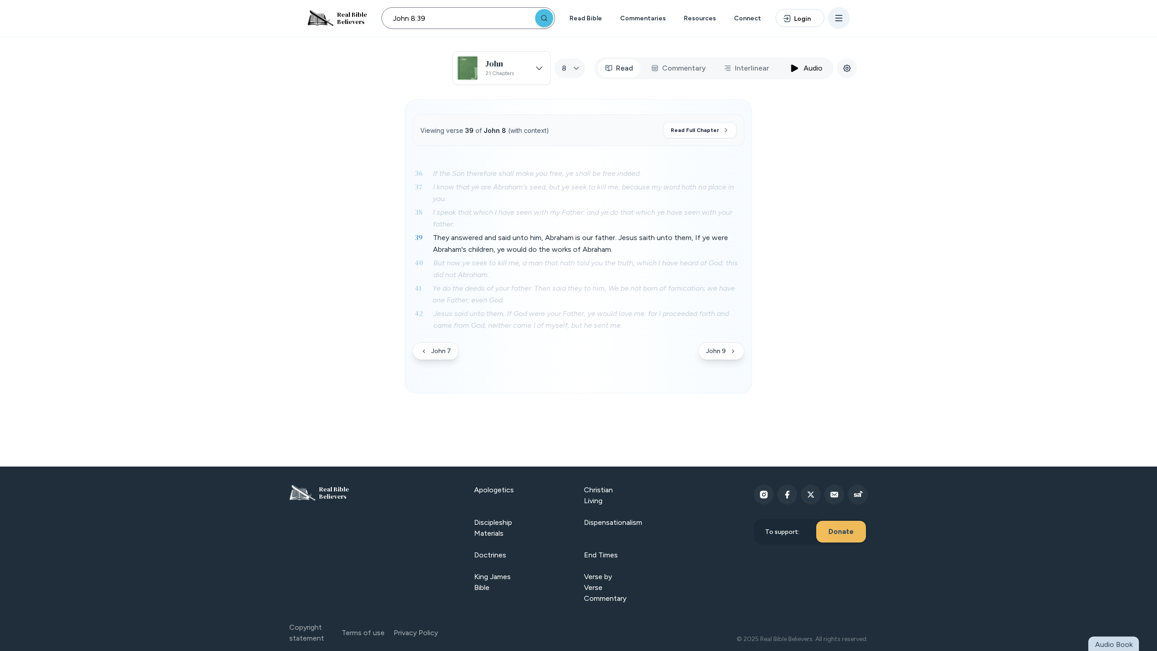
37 (418, 187)
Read (624, 68)
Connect (747, 18)
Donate (841, 531)
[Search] (544, 18)
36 (418, 173)
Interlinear (752, 68)
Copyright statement (306, 632)
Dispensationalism (613, 522)
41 (418, 288)
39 (418, 237)
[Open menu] (839, 18)
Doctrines (490, 555)
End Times (601, 555)
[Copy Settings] (847, 68)
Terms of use (363, 632)
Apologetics (494, 490)
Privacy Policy (416, 632)
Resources (700, 18)
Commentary (684, 68)
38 (418, 212)
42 (418, 313)
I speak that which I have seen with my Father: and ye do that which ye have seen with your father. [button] (582, 218)
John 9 (716, 351)
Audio (813, 68)
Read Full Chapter (695, 130)
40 (418, 263)
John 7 (441, 351)
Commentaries (643, 18)
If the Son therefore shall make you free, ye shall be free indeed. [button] (537, 173)
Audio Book (1114, 644)
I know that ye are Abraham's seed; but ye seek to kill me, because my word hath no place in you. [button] (583, 193)
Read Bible (585, 18)
